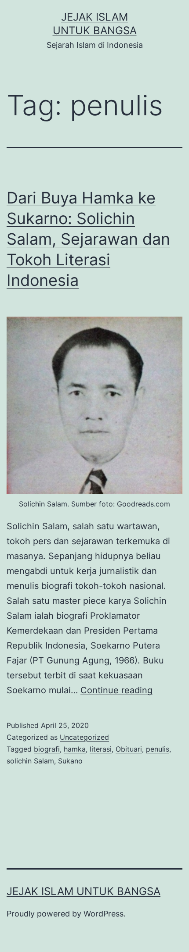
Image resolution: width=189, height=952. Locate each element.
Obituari (129, 749)
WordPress (104, 913)
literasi (101, 749)
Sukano (70, 760)
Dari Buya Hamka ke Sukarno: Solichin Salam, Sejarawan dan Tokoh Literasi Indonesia (88, 238)
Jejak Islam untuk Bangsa (83, 891)
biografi (47, 749)
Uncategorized (84, 737)
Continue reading (116, 690)
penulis (157, 749)
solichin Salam (30, 760)
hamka (75, 749)
